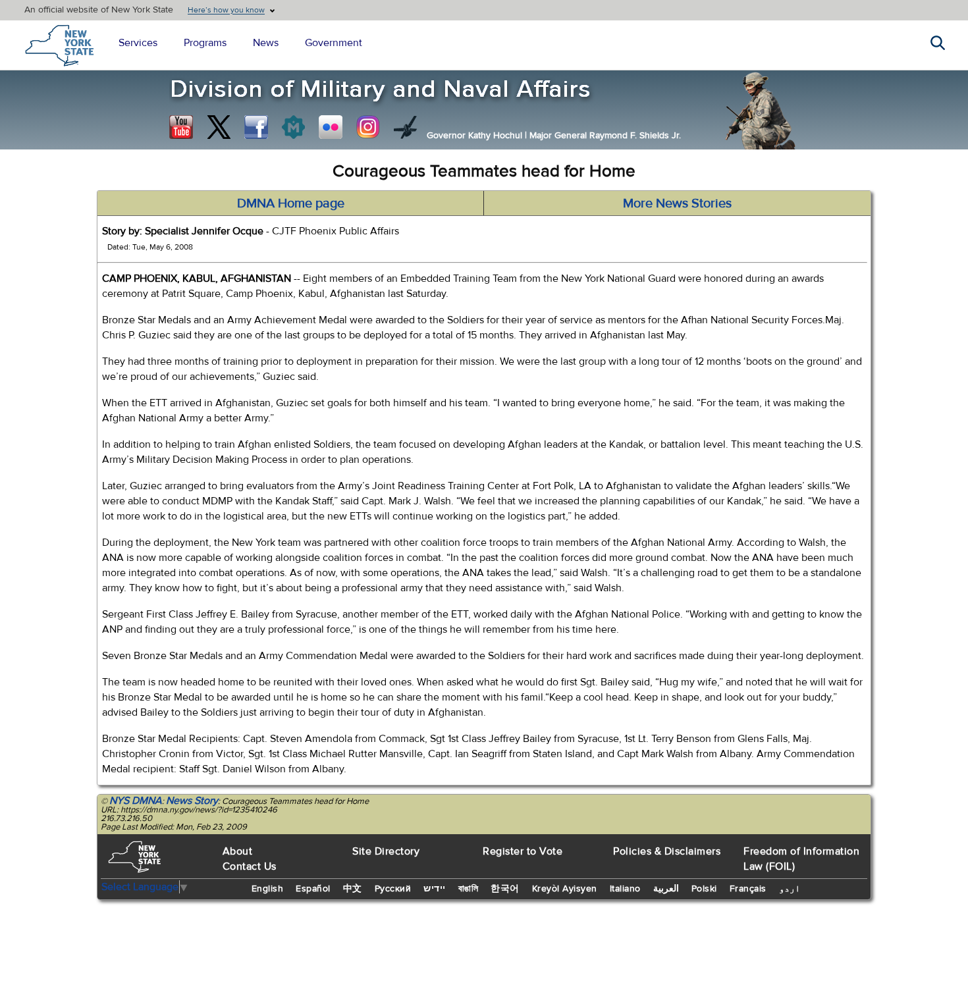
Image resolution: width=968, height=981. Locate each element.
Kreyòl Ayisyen (564, 889)
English (268, 889)
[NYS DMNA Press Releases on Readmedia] (293, 127)
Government (333, 42)
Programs (205, 42)
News (266, 42)
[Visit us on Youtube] (181, 127)
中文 (352, 889)
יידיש (434, 889)
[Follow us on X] (218, 127)
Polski (704, 889)
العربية (666, 889)
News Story (192, 800)
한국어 (505, 889)
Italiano (625, 889)
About (238, 851)
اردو (789, 889)
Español (313, 889)
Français (748, 889)
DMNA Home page (290, 203)
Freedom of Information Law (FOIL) (801, 859)
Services (138, 42)
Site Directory (385, 851)
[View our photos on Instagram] (368, 127)
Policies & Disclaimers (666, 851)
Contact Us (250, 866)
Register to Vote (522, 851)
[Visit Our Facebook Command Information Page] (256, 127)
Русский (393, 889)
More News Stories (677, 203)
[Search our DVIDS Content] (405, 127)
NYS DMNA (135, 800)
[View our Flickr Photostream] (330, 127)
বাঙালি (468, 889)
